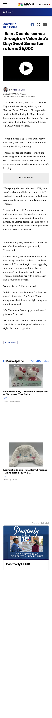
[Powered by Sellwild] (45, 523)
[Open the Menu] (4, 4)
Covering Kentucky (10, 25)
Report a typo (10, 342)
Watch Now (44, 4)
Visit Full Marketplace (40, 361)
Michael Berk (19, 89)
